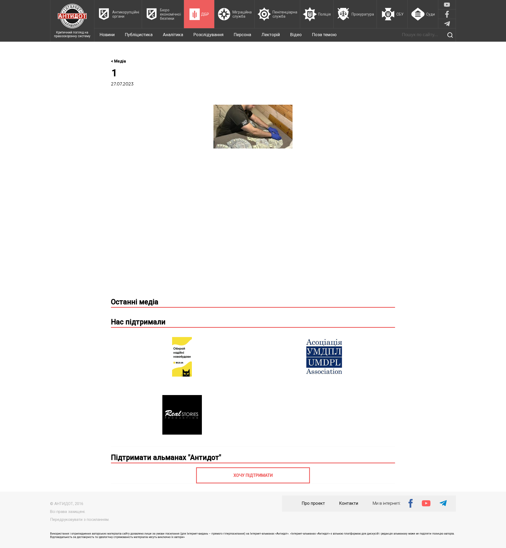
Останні (134, 302)
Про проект (313, 503)
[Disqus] (253, 225)
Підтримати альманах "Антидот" (166, 457)
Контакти (348, 503)
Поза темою (324, 34)
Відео (296, 34)
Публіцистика (139, 34)
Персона (242, 34)
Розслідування (208, 34)
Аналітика (173, 34)
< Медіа (118, 61)
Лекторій (270, 34)
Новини (107, 34)
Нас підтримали (138, 322)
